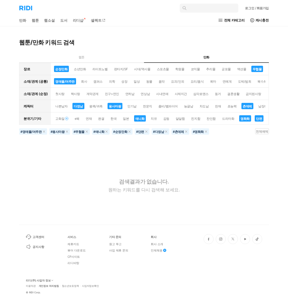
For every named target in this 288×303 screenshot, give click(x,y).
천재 (218, 106)
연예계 (227, 81)
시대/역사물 (142, 69)
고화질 (60, 118)
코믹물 (195, 69)
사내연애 (162, 94)
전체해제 (262, 131)
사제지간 (181, 94)
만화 (22, 20)
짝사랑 (75, 94)
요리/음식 (197, 81)
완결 (101, 118)
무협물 (257, 69)
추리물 (210, 69)
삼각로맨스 (201, 94)
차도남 (204, 106)
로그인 (257, 8)
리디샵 (78, 20)
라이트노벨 (100, 69)
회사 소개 (157, 244)
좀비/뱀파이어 (168, 106)
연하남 (130, 94)
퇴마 (213, 81)
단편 (259, 118)
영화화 (245, 118)
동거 (218, 94)
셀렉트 (96, 20)
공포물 (226, 69)
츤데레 (247, 106)
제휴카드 (73, 244)
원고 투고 (115, 244)
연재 (89, 118)
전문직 (147, 106)
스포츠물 (163, 69)
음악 (162, 81)
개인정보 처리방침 (49, 286)
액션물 (241, 69)
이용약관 (31, 286)
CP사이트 (74, 256)
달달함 (180, 118)
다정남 (78, 106)
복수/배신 (264, 81)
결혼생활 (233, 94)
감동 (166, 118)
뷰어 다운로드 (77, 250)
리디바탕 (73, 263)
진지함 (195, 118)
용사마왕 (115, 106)
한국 (113, 118)
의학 (112, 81)
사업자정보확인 (90, 286)
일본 (126, 118)
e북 (77, 118)
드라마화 (228, 118)
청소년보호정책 (70, 286)
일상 (137, 81)
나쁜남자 (61, 106)
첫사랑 (60, 94)
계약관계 (92, 94)
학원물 (179, 69)
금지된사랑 (253, 94)
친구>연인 (112, 94)
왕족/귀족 (96, 106)
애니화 (140, 118)
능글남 (188, 106)
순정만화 (61, 69)
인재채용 (156, 250)
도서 (64, 20)
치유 (154, 118)
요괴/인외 (177, 81)
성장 (124, 81)
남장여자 (264, 106)
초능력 (232, 106)
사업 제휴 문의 (118, 250)
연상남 (145, 94)
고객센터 (38, 237)
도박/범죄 (244, 81)
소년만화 (80, 69)
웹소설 (49, 20)
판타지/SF (121, 69)
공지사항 (38, 247)
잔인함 (211, 118)
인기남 (132, 106)
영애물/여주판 (65, 81)
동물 (149, 81)
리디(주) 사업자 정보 (38, 280)
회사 (84, 81)
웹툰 (35, 20)
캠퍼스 (98, 81)
